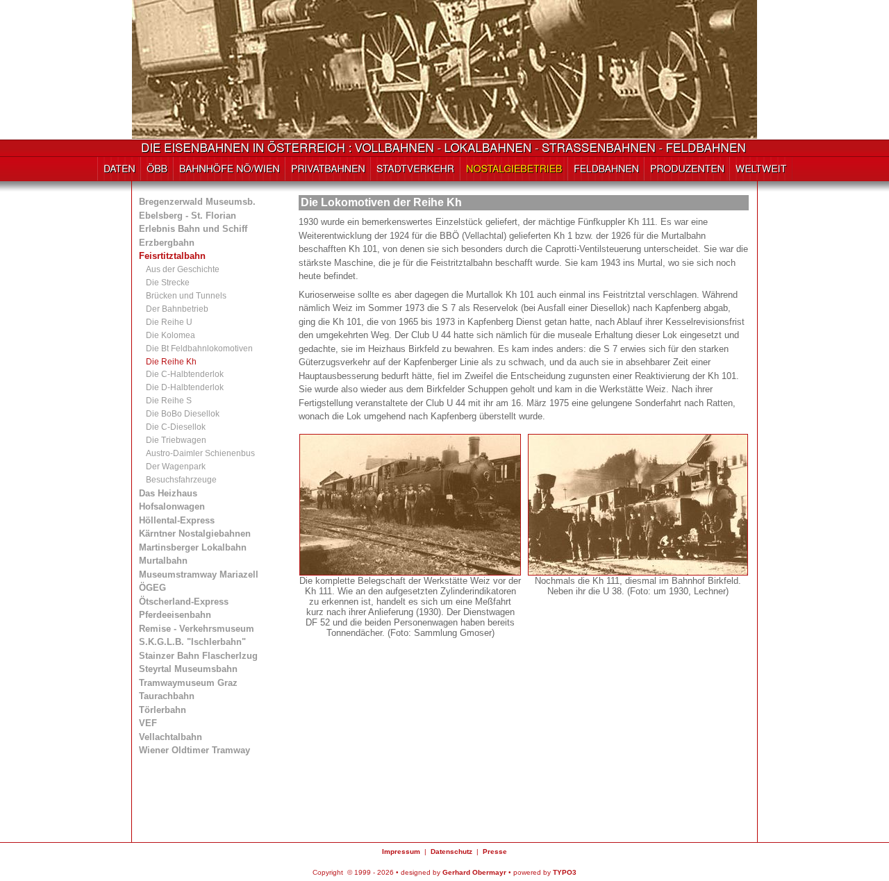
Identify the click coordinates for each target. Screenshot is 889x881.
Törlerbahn (162, 710)
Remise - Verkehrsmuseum (196, 628)
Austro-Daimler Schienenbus (200, 453)
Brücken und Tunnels (186, 296)
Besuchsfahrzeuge (181, 480)
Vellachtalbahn (170, 737)
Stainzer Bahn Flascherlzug (198, 656)
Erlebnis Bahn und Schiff (193, 229)
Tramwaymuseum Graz (188, 683)
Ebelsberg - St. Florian (187, 215)
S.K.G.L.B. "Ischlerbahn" (192, 642)
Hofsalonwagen (172, 506)
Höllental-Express (177, 520)
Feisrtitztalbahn (172, 256)
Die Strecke (168, 282)
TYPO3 (564, 872)
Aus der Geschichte (182, 269)
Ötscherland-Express (184, 601)
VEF (148, 723)
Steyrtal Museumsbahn (188, 669)
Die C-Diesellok (176, 427)
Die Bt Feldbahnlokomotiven (199, 348)
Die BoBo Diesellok (182, 414)
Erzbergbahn (166, 242)
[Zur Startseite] (445, 150)
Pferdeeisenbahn (175, 615)
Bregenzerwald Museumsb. (197, 201)
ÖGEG (152, 587)
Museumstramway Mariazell (198, 574)
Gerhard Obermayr (474, 872)
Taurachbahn (166, 696)
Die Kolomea (170, 335)
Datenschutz (451, 851)
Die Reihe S (169, 400)
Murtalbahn (163, 560)
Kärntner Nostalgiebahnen (195, 533)
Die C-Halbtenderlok (185, 374)
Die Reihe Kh (171, 362)
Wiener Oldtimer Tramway (194, 750)
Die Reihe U (169, 322)
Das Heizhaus (168, 493)
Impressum (401, 851)
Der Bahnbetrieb (177, 309)
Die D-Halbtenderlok (185, 387)
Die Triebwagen (176, 440)
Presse (495, 851)
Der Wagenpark (176, 466)
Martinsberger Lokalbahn (193, 547)
